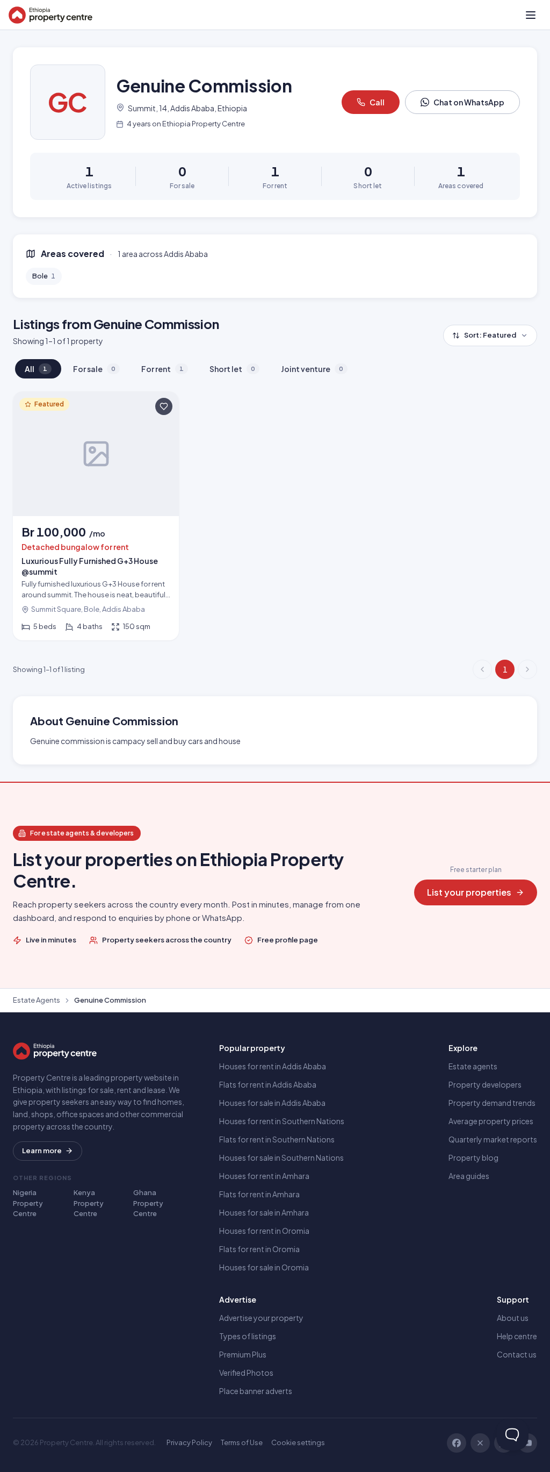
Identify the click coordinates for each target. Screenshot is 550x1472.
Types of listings (247, 1336)
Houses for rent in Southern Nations (281, 1121)
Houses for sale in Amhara (264, 1212)
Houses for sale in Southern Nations (281, 1157)
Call (377, 102)
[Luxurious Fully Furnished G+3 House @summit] (96, 515)
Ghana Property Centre (148, 1203)
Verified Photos (246, 1372)
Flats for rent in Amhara (259, 1194)
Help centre (517, 1336)
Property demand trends (491, 1102)
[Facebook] (456, 1443)
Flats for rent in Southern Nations (277, 1139)
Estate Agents (36, 1000)
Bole (43, 275)
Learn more (42, 1150)
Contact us (517, 1354)
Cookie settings (298, 1442)
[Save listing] (163, 406)
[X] (480, 1443)
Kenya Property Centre (89, 1203)
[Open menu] (530, 15)
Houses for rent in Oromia (264, 1230)
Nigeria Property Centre (28, 1203)
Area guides (468, 1176)
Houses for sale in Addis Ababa (272, 1102)
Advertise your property (261, 1318)
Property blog (473, 1157)
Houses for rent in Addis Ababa (272, 1066)
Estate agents (472, 1066)
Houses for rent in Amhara (264, 1176)
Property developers (485, 1084)
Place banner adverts (255, 1391)
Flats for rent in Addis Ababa (267, 1084)
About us (513, 1318)
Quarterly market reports (492, 1139)
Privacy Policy (189, 1442)
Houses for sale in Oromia (264, 1267)
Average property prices (490, 1121)
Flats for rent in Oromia (259, 1249)
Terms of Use (242, 1442)
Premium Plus (242, 1354)
